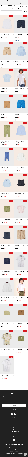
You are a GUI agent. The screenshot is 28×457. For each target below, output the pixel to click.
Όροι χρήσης (14, 449)
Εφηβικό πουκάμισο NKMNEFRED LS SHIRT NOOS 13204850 (6, 297)
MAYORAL (3, 36)
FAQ (14, 422)
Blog (14, 436)
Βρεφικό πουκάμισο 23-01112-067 (6, 88)
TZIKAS (9, 453)
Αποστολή (14, 429)
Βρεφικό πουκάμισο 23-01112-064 (20, 219)
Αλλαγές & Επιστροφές (14, 431)
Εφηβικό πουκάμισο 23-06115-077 (6, 34)
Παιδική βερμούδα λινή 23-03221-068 (6, 219)
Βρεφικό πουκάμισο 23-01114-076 (20, 167)
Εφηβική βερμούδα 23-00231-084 (6, 114)
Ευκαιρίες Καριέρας (14, 434)
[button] (20, 6)
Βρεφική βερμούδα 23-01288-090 (20, 323)
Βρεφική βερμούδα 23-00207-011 (6, 323)
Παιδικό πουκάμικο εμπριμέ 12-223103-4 (6, 375)
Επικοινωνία (14, 420)
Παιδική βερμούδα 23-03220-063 (6, 271)
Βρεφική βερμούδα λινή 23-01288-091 (20, 349)
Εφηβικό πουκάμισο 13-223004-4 (6, 349)
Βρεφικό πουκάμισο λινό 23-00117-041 (6, 193)
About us (14, 417)
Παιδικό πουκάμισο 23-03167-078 (20, 61)
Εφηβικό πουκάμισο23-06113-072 (20, 88)
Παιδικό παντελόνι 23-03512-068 (6, 141)
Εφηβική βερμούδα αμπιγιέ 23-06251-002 (6, 245)
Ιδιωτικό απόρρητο (14, 451)
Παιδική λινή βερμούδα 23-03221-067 (20, 193)
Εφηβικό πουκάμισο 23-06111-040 (20, 297)
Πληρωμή (14, 427)
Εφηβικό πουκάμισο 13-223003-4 (20, 271)
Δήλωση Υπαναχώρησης (14, 447)
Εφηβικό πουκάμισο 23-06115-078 (20, 141)
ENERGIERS (17, 273)
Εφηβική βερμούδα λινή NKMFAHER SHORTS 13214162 (20, 245)
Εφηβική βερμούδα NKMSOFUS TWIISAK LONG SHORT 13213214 (20, 34)
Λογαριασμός (14, 424)
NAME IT (16, 36)
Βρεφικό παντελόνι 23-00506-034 (6, 167)
